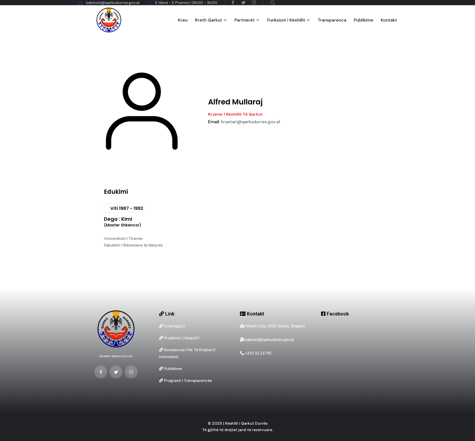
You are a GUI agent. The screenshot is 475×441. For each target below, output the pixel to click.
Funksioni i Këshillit (286, 20)
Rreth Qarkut (208, 20)
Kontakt (389, 20)
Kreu (183, 20)
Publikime (363, 20)
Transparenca (332, 20)
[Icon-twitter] (116, 372)
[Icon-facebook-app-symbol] (101, 372)
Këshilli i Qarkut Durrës (116, 356)
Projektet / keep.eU (181, 338)
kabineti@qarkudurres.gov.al (113, 2)
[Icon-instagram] (131, 372)
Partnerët (245, 20)
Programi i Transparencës (187, 380)
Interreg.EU (174, 326)
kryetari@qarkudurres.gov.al (244, 122)
